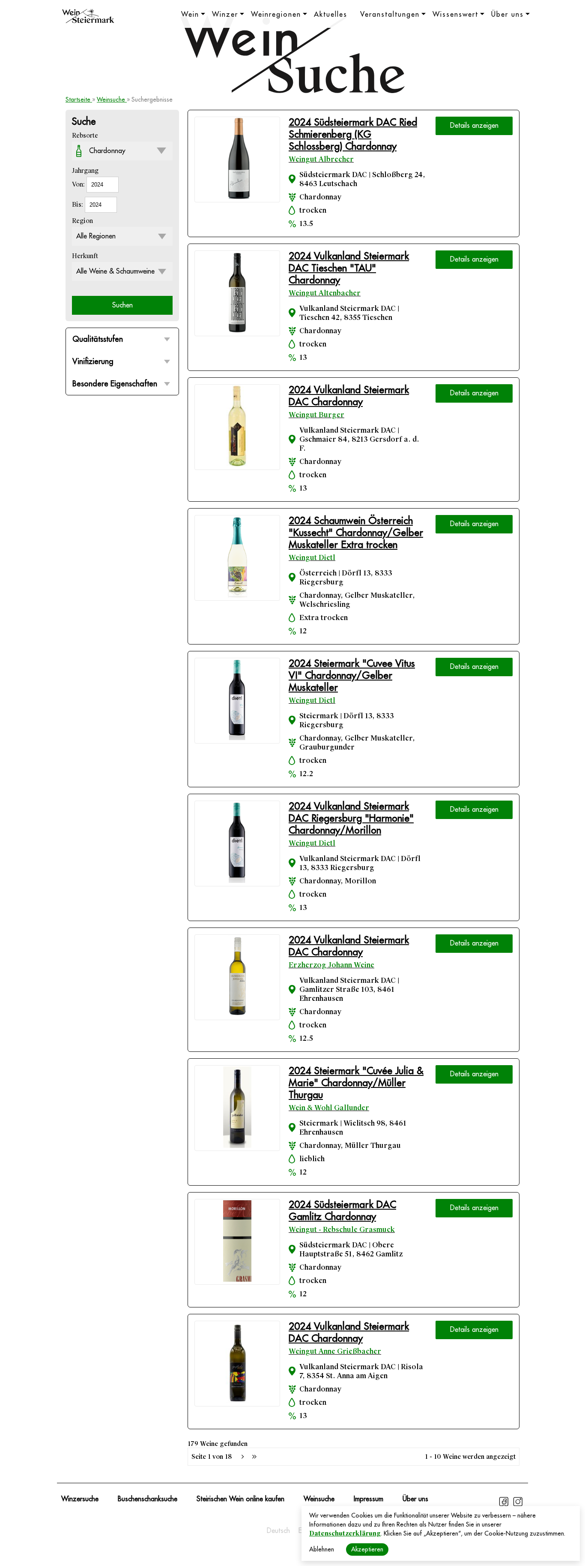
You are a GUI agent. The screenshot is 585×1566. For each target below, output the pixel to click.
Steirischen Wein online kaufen (240, 1499)
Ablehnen (321, 1549)
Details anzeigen (474, 125)
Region (82, 221)
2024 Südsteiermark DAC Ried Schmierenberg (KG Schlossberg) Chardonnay (353, 134)
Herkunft (85, 256)
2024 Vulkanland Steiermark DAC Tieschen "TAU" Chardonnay (349, 268)
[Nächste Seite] (242, 1457)
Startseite (79, 99)
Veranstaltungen (390, 14)
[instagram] (518, 1505)
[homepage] (88, 17)
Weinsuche (112, 99)
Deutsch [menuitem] (278, 1530)
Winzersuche (79, 1499)
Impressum (368, 1499)
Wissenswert (455, 14)
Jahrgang (85, 171)
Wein (190, 14)
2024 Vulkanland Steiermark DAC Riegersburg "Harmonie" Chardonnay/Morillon (351, 818)
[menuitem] (278, 1531)
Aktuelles (330, 14)
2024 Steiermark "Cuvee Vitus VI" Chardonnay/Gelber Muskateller (352, 676)
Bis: (78, 204)
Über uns (507, 14)
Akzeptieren (367, 1549)
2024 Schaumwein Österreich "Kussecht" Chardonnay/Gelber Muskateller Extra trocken (356, 533)
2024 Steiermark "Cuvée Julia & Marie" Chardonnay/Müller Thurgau (356, 1083)
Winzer (225, 14)
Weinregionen (276, 14)
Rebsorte (85, 135)
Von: (79, 184)
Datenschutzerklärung (345, 1533)
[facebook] (505, 1505)
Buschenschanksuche (147, 1499)
